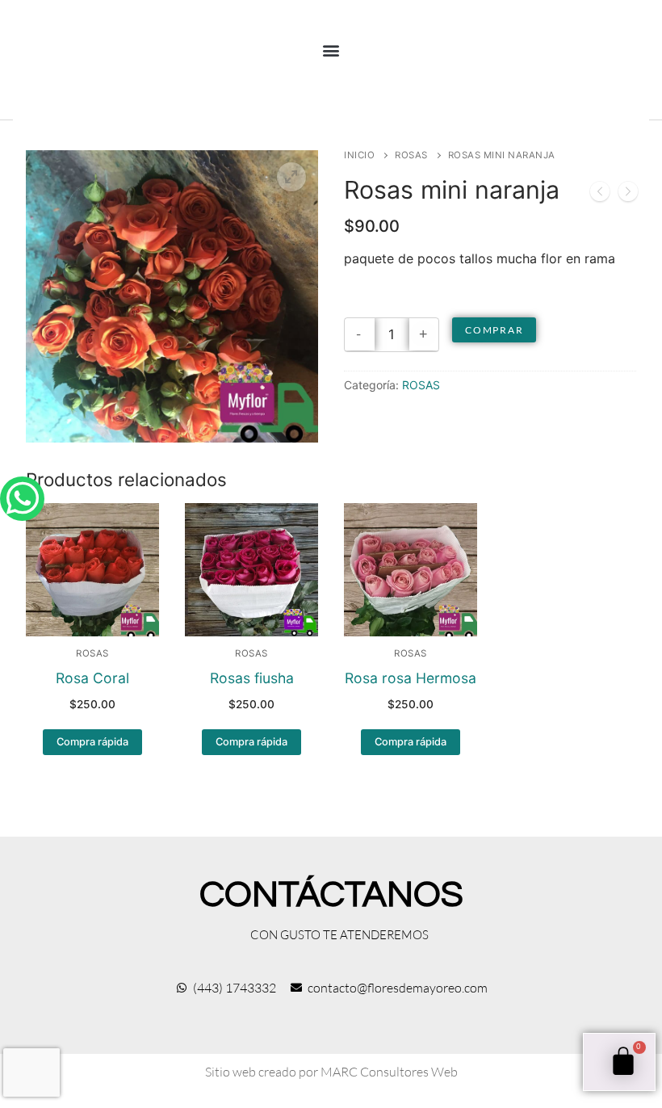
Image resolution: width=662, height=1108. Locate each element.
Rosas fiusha (252, 677)
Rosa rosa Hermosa (410, 677)
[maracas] (628, 195)
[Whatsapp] (22, 498)
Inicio (359, 155)
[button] (331, 49)
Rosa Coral (92, 677)
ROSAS (411, 155)
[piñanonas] (600, 195)
